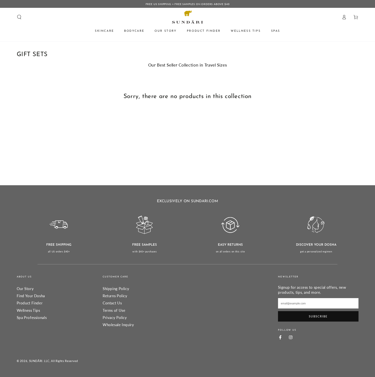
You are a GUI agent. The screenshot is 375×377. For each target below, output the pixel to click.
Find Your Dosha (31, 296)
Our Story (25, 288)
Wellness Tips (28, 310)
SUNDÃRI (36, 361)
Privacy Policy (115, 317)
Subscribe (318, 316)
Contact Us (112, 303)
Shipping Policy (116, 288)
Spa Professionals (32, 317)
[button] (19, 17)
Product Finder (30, 303)
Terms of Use (114, 310)
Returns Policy (115, 296)
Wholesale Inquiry (118, 324)
